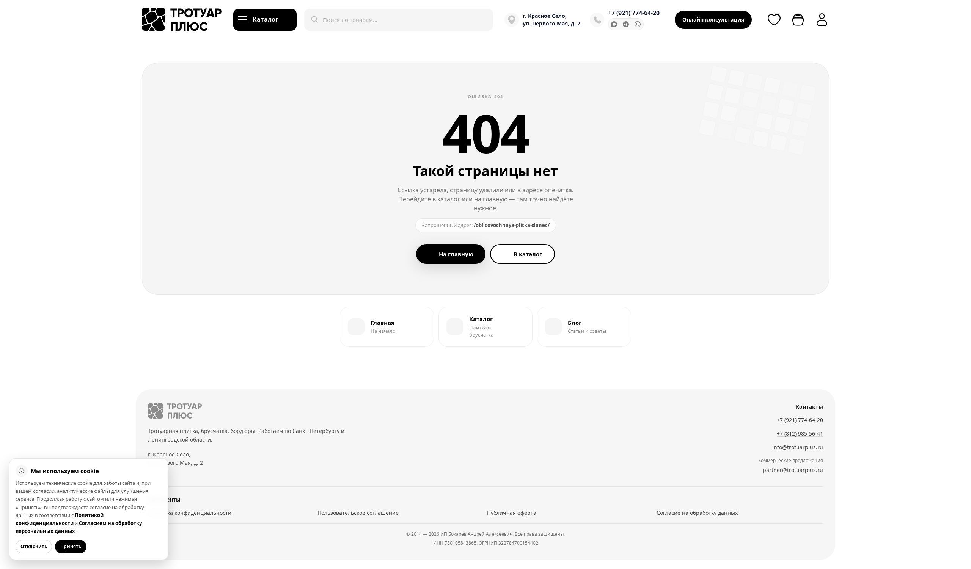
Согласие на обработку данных (697, 512)
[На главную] (175, 411)
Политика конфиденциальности (189, 512)
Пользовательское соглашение (358, 512)
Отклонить (33, 546)
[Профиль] (822, 20)
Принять (70, 546)
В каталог (528, 254)
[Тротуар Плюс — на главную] (182, 19)
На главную (456, 254)
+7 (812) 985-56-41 (800, 433)
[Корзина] (798, 20)
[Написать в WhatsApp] (637, 24)
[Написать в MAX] (614, 24)
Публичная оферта (511, 512)
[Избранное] (774, 20)
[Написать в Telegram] (626, 24)
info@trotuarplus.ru (797, 447)
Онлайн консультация (713, 19)
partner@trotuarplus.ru (793, 469)
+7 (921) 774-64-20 (634, 13)
